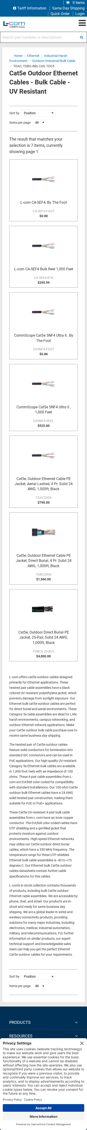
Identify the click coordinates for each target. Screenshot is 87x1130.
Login (80, 14)
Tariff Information (31, 8)
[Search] (81, 37)
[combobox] (43, 37)
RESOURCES (20, 1036)
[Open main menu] (82, 23)
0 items (78, 2)
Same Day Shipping (68, 8)
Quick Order (60, 14)
